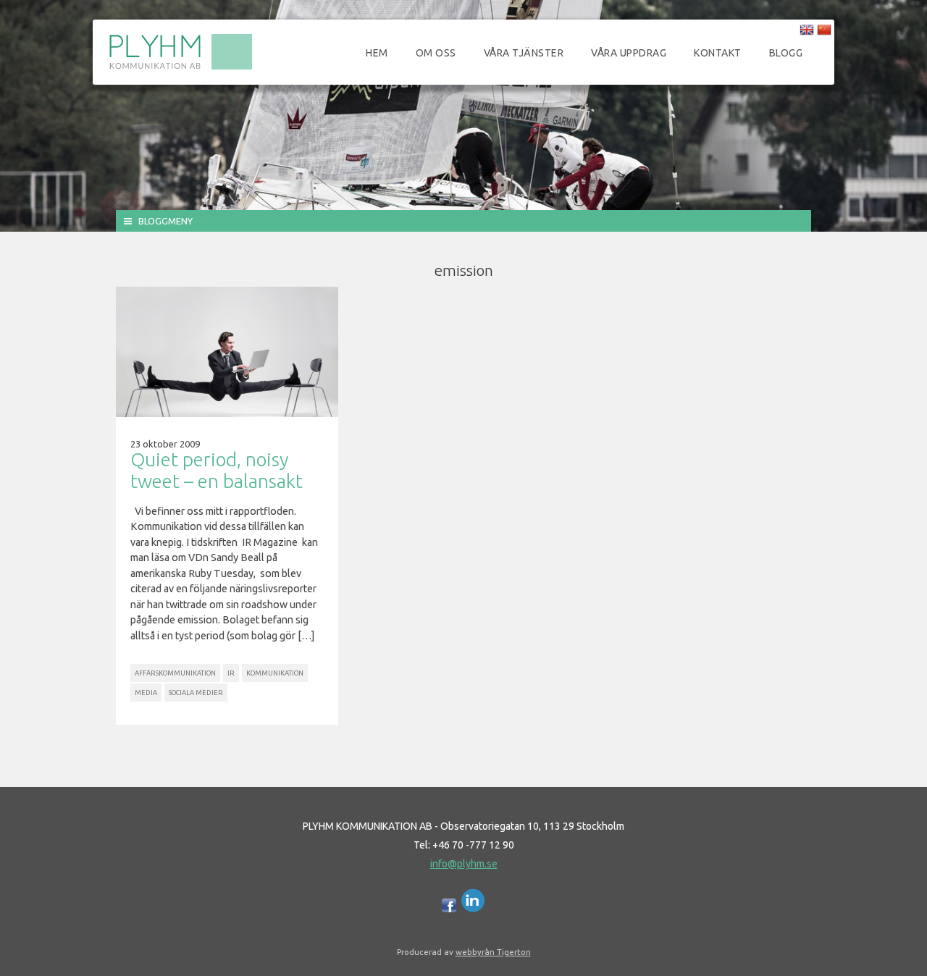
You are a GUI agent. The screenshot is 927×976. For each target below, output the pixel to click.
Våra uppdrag (628, 53)
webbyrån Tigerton (493, 951)
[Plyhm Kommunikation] (180, 67)
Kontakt (718, 53)
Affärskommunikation (175, 673)
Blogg (786, 53)
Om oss (436, 53)
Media (146, 693)
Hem (377, 53)
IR (231, 673)
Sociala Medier (196, 693)
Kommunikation (274, 673)
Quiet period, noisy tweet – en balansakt (216, 470)
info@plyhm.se (464, 864)
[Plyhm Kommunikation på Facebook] (449, 908)
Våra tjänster (524, 53)
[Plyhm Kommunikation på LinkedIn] (473, 908)
